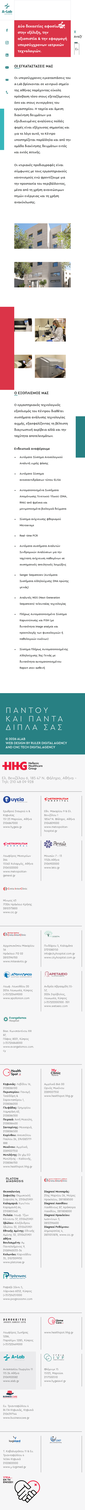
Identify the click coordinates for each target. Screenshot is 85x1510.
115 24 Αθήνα (11, 1373)
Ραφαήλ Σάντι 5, (13, 1287)
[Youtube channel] (7, 67)
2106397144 (10, 1414)
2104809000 (51, 823)
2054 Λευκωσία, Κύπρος (18, 990)
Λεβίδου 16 (23, 1084)
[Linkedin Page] (7, 55)
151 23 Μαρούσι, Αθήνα (17, 819)
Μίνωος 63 (9, 900)
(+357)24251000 (12, 1295)
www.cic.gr (10, 912)
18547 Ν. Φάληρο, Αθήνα (59, 819)
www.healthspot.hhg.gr (17, 1166)
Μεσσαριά (25, 1127)
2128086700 (10, 1162)
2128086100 (10, 1088)
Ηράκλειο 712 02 (13, 953)
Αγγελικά (21, 1147)
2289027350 (10, 1151)
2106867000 (10, 823)
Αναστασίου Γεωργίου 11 (18, 1369)
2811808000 (64, 1211)
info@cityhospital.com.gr (59, 953)
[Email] (7, 80)
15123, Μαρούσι (53, 1373)
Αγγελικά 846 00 (54, 1084)
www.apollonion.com (16, 998)
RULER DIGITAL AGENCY (49, 743)
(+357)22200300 (54, 1002)
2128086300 (10, 1115)
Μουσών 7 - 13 (53, 856)
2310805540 (10, 1211)
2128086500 (10, 1131)
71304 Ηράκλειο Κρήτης (17, 904)
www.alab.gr (11, 1381)
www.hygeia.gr (12, 827)
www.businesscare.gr (16, 1418)
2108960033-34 (12, 1250)
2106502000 (10, 867)
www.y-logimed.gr (14, 1467)
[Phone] (7, 92)
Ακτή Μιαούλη (23, 1119)
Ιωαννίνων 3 (51, 1219)
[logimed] (14, 1440)
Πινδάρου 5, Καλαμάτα (58, 946)
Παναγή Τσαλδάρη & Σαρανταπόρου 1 (16, 1096)
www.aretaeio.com (56, 1006)
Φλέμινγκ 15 (51, 1369)
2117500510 (51, 1377)
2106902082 (10, 1377)
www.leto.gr (52, 867)
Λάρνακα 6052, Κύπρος (17, 1291)
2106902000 (51, 864)
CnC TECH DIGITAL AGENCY (34, 747)
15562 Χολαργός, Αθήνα (18, 864)
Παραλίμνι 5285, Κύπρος (18, 1340)
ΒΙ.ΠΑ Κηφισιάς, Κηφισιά (18, 1410)
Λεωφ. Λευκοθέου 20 (16, 986)
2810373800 (10, 908)
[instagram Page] (7, 42)
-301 (67, 1002)
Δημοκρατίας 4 (53, 1231)
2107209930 (15, 1258)
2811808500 (66, 1199)
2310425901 (26, 1199)
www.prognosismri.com (17, 1299)
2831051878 (51, 1235)
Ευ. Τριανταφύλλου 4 (16, 1406)
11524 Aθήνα (51, 860)
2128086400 (10, 1123)
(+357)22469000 (12, 994)
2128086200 (10, 1104)
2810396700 (10, 957)
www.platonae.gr (14, 1262)
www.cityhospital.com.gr (59, 957)
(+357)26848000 (12, 1043)
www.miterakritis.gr (15, 961)
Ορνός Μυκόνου (54, 1088)
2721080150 (51, 949)
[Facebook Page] (7, 30)
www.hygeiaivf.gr (55, 1381)
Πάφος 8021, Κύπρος (16, 1039)
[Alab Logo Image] (7, 9)
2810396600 (51, 1223)
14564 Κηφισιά (12, 1459)
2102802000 (10, 1463)
